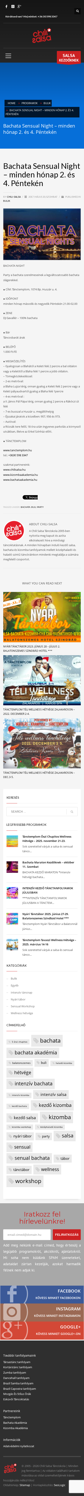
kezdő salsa (25, 1117)
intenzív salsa (53, 1094)
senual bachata (32, 1158)
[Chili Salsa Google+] (42, 1331)
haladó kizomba (64, 1063)
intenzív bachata (34, 1083)
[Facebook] (6, 6)
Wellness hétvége (22, 1013)
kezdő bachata (19, 1106)
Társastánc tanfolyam (16, 1362)
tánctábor (21, 1169)
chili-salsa (14, 196)
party (40, 507)
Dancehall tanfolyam (16, 1378)
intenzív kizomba (20, 1095)
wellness (50, 1169)
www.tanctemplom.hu (17, 450)
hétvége (22, 1072)
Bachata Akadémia (15, 1423)
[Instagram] (13, 6)
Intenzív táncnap (21, 992)
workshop (28, 1181)
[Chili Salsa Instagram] (42, 1312)
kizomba (60, 1117)
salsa (67, 1135)
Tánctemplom (12, 1417)
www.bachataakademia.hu (20, 480)
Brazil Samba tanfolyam (18, 1383)
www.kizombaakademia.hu (20, 475)
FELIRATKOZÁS (66, 1234)
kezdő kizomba (55, 1105)
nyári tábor (22, 1136)
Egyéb (15, 985)
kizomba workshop (21, 1127)
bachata (25, 507)
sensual (22, 1147)
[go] (72, 811)
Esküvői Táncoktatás (16, 1399)
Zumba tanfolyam (14, 1372)
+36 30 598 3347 (47, 16)
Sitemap (25, 1485)
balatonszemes (21, 1063)
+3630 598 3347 (18, 455)
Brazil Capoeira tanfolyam (19, 1389)
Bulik (6, 200)
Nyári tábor (18, 999)
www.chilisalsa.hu (14, 469)
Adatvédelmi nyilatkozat (18, 1446)
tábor (65, 1158)
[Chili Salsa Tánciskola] (42, 1295)
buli (33, 507)
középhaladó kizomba (51, 1127)
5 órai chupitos (19, 1041)
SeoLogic (59, 1485)
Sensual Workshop (23, 1006)
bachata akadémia (36, 1052)
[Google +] (19, 6)
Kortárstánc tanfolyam (17, 1367)
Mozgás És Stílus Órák (17, 1394)
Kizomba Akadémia (15, 1428)
